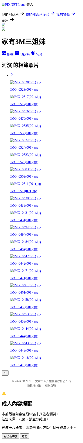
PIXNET (26, 381)
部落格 (25, 54)
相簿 (10, 54)
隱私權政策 (34, 385)
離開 (24, 436)
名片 (39, 54)
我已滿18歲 (10, 436)
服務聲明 (50, 385)
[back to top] (5, 373)
